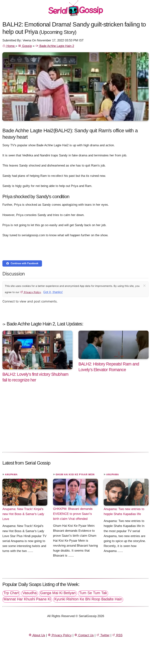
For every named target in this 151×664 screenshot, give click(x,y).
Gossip (26, 46)
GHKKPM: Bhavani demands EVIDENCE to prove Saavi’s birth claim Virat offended (73, 513)
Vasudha (29, 593)
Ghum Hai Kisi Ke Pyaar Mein (75, 474)
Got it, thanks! (53, 292)
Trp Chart (11, 593)
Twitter (104, 635)
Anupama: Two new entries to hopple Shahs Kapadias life (124, 511)
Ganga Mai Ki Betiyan (58, 593)
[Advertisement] (75, 421)
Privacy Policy (32, 292)
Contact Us (85, 635)
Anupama (11, 474)
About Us (38, 635)
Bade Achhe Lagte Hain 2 (56, 46)
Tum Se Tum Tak (93, 593)
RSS (118, 635)
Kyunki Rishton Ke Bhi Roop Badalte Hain (88, 599)
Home (10, 46)
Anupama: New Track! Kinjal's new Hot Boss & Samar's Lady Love (23, 514)
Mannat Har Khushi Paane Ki (27, 599)
